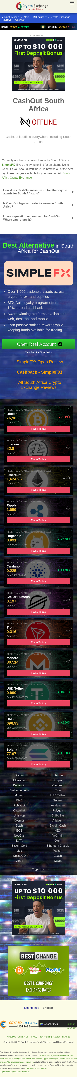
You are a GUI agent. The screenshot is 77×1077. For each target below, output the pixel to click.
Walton (57, 850)
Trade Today (38, 428)
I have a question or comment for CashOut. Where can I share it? (38, 218)
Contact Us (23, 1037)
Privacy (33, 1037)
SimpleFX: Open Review (39, 361)
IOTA (19, 840)
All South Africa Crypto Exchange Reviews (39, 385)
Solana (57, 800)
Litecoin (58, 775)
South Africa (10, 16)
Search (56, 1037)
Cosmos (19, 820)
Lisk (19, 850)
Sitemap (66, 1037)
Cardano (57, 785)
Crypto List (38, 869)
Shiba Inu (58, 815)
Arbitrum (57, 820)
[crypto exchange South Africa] (31, 11)
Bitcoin (35, 26)
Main (26, 16)
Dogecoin (19, 785)
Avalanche (58, 805)
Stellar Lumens (19, 790)
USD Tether (57, 795)
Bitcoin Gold (19, 845)
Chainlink (19, 810)
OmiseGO (19, 855)
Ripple (58, 780)
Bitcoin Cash (58, 825)
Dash (19, 825)
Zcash (58, 855)
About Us (11, 1037)
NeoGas (19, 835)
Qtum (57, 840)
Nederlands (31, 1007)
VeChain (57, 835)
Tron (58, 790)
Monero (19, 795)
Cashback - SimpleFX (38, 352)
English (40, 16)
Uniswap (19, 815)
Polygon (57, 810)
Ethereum (19, 780)
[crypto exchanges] (19, 1028)
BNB (19, 800)
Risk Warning (45, 1037)
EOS (19, 830)
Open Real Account (36, 344)
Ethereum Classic (58, 845)
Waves (58, 860)
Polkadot (19, 805)
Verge (19, 860)
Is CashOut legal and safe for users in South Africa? (38, 205)
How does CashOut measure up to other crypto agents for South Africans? (38, 192)
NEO (58, 830)
